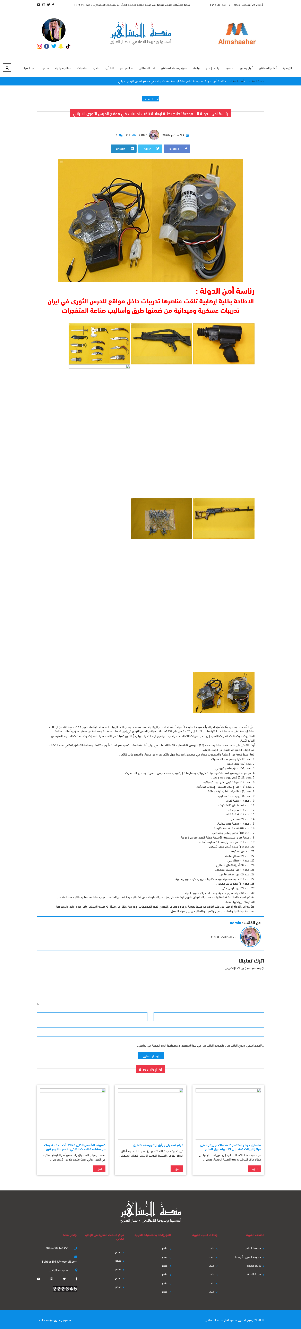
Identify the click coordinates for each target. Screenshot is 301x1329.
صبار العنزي (29, 67)
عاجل (96, 67)
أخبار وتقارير (246, 67)
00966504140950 (57, 1248)
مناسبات (82, 67)
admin (143, 134)
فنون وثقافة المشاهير (174, 67)
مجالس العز (126, 67)
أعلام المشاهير (267, 67)
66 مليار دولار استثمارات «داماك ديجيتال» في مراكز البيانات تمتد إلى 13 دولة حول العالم (230, 1146)
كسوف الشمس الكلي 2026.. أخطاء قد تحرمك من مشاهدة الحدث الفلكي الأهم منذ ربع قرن (74, 1146)
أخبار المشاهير (150, 98)
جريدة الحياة (254, 1274)
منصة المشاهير (214, 1319)
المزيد (254, 1168)
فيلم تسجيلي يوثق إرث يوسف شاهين (158, 1145)
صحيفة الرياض (253, 1248)
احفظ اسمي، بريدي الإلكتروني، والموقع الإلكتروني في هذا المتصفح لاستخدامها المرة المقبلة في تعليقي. (199, 1045)
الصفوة (230, 67)
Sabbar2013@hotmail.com (59, 1261)
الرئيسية (287, 67)
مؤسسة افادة (45, 1319)
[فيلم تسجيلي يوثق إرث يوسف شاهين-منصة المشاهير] (150, 1112)
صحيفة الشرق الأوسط (248, 1256)
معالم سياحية (63, 67)
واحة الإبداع (213, 67)
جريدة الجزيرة (254, 1265)
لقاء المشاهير (147, 67)
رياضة (196, 67)
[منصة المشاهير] (140, 33)
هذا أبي (109, 67)
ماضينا (45, 67)
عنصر (211, 1248)
